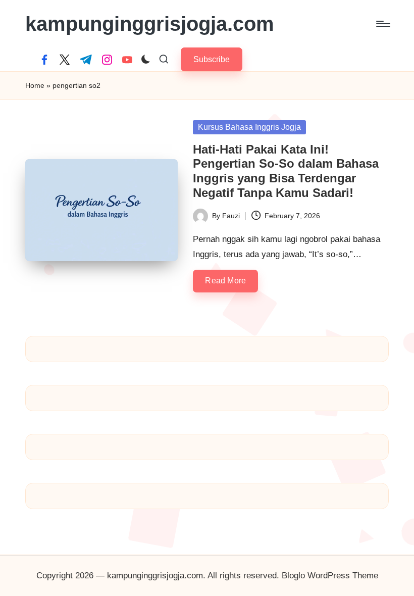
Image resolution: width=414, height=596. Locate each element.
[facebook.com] (44, 60)
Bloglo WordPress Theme (330, 575)
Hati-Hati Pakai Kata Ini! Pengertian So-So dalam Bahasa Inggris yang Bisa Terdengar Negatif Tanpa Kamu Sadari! (286, 171)
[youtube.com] (127, 60)
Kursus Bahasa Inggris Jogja (249, 127)
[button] (211, 59)
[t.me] (86, 60)
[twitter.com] (65, 60)
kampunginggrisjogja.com (149, 24)
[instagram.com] (107, 60)
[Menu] (382, 23)
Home (34, 85)
